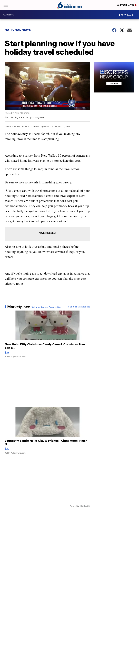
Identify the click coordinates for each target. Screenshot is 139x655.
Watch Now (126, 5)
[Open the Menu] (6, 5)
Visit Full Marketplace (79, 307)
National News (18, 29)
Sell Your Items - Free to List (46, 307)
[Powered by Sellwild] (85, 506)
